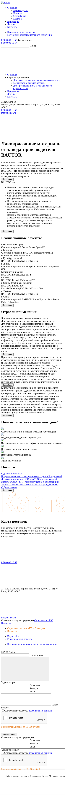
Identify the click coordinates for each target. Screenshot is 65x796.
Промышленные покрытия (21, 32)
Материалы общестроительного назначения (29, 35)
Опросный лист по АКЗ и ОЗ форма (26, 628)
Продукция (13, 21)
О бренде (12, 7)
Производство (20, 10)
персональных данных (40, 710)
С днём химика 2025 (11, 473)
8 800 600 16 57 (9, 40)
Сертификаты (20, 16)
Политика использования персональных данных (32, 644)
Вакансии (12, 631)
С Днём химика (9, 487)
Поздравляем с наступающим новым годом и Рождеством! (31, 476)
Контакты (12, 27)
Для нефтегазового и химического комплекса (36, 80)
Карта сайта (13, 636)
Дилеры (11, 24)
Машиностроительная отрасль (28, 83)
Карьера (17, 18)
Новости (17, 13)
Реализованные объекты (19, 639)
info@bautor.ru (8, 113)
